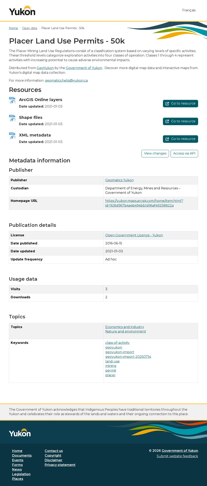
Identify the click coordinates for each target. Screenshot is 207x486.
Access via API (184, 153)
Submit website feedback (177, 456)
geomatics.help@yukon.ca (66, 80)
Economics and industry (124, 327)
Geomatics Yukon (119, 180)
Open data (29, 28)
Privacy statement (60, 465)
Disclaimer (53, 460)
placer (110, 375)
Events (17, 460)
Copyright (53, 455)
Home (17, 451)
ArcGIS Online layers (40, 99)
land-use (112, 361)
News (17, 469)
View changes (155, 153)
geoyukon (113, 347)
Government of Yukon (84, 68)
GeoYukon (45, 68)
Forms (17, 465)
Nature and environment (125, 331)
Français (188, 10)
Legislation (21, 474)
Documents (22, 455)
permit (110, 370)
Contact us (54, 451)
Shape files (30, 117)
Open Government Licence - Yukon (134, 235)
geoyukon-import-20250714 (128, 357)
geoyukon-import (119, 352)
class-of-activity (117, 343)
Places (17, 479)
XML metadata (35, 135)
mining (110, 366)
